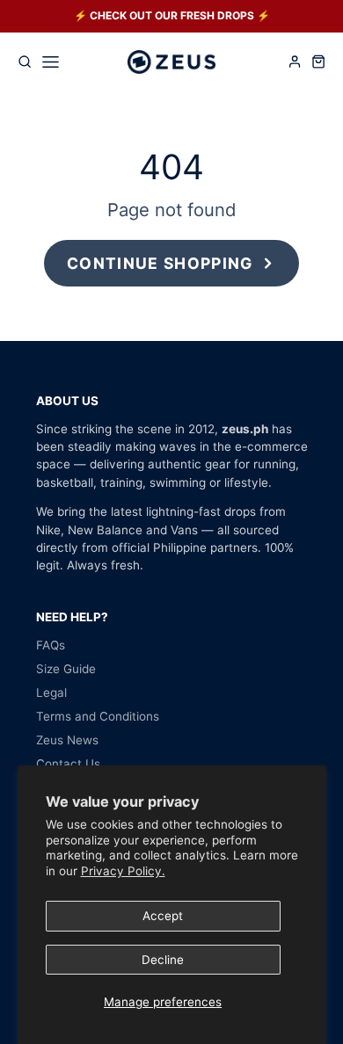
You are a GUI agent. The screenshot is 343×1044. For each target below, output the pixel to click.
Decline (163, 960)
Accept (162, 916)
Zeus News (67, 740)
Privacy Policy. (123, 871)
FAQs (50, 645)
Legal (51, 692)
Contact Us (68, 764)
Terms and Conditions (97, 716)
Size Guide (66, 669)
